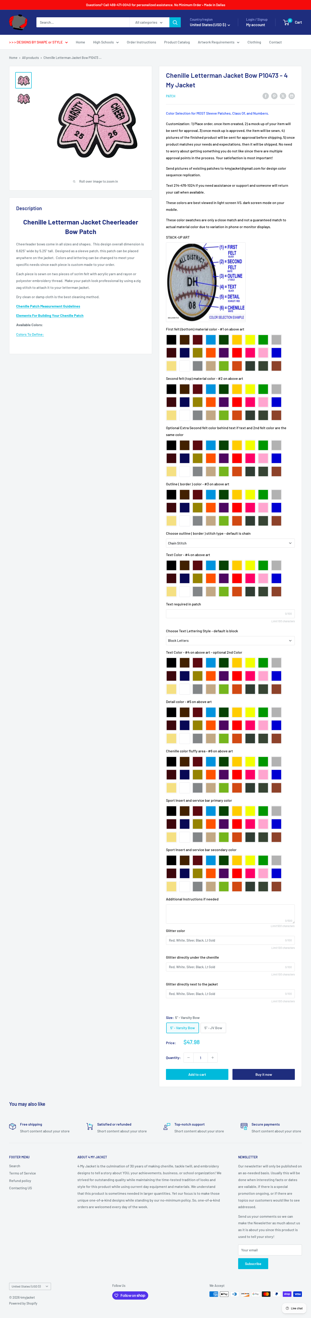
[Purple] (223, 352)
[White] (184, 365)
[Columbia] (210, 339)
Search (14, 1166)
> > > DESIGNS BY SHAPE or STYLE (36, 42)
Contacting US (20, 1188)
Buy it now (263, 1074)
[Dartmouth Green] (250, 365)
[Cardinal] (197, 339)
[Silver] (276, 339)
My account (255, 24)
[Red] (237, 352)
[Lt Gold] (237, 339)
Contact (275, 42)
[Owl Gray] (197, 365)
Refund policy (20, 1180)
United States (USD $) (26, 1286)
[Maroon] (171, 352)
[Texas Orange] (276, 365)
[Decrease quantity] (188, 1057)
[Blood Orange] (210, 352)
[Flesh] (210, 365)
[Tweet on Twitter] (283, 95)
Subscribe (253, 1263)
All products (30, 58)
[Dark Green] (223, 339)
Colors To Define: (30, 334)
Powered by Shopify (23, 1303)
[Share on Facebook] (266, 95)
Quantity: (173, 1057)
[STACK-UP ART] (206, 282)
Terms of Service (22, 1173)
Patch (170, 96)
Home (80, 42)
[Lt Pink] (263, 352)
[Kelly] (263, 339)
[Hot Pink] (250, 352)
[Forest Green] (263, 365)
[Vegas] (171, 365)
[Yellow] (250, 339)
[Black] (171, 339)
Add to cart (197, 1074)
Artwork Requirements (216, 42)
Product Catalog (177, 42)
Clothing (254, 42)
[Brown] (184, 339)
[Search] (175, 22)
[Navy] (184, 352)
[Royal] (276, 352)
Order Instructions (141, 42)
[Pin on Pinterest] (274, 95)
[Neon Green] (223, 365)
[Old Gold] (197, 352)
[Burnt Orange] (237, 365)
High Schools (103, 42)
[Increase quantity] (212, 1057)
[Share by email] (291, 95)
